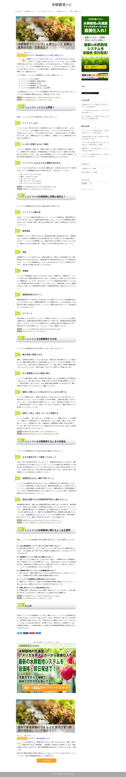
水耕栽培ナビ (61, 774)
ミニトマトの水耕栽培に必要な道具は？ (34, 81)
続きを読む (46, 760)
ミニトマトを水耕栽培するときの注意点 (34, 85)
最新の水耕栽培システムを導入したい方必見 (46, 642)
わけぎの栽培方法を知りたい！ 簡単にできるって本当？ (37, 99)
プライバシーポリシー (87, 189)
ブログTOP (18, 11)
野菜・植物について (76, 11)
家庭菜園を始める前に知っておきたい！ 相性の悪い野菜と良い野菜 (40, 433)
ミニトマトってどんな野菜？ (30, 79)
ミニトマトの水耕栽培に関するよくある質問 (35, 88)
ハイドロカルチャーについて (45, 11)
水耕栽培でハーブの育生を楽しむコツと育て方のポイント (37, 189)
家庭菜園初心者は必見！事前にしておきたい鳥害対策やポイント (39, 431)
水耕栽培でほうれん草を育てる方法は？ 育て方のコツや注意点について (41, 520)
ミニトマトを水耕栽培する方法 (31, 83)
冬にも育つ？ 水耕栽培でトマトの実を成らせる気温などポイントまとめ (41, 522)
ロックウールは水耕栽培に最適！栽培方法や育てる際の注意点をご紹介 (41, 329)
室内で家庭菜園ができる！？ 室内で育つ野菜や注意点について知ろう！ (41, 97)
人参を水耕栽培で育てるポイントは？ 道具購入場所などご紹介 (39, 186)
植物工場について (62, 11)
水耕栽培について (29, 11)
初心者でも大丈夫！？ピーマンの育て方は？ (34, 331)
